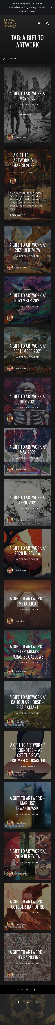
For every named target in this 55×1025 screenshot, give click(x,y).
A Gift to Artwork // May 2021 (27, 449)
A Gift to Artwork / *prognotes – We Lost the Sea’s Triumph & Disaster (27, 752)
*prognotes (27, 766)
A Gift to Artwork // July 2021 (27, 399)
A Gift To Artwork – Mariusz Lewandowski (27, 803)
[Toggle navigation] (39, 23)
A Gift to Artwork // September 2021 (27, 348)
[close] (51, 7)
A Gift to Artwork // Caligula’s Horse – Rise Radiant (27, 702)
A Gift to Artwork (27, 104)
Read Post (26, 114)
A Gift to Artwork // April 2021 (27, 500)
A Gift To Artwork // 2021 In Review (27, 247)
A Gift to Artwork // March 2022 (23, 160)
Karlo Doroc (21, 137)
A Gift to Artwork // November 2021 (27, 298)
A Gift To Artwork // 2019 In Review (27, 853)
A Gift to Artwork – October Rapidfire (27, 904)
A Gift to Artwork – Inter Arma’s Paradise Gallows (27, 651)
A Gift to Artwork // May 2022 (27, 96)
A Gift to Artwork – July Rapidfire (27, 955)
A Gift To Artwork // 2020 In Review (27, 550)
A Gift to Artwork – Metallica (27, 601)
